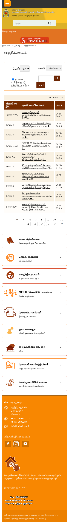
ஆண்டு (16, 68)
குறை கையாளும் (32, 331)
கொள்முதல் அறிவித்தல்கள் (33, 384)
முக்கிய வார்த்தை (17, 81)
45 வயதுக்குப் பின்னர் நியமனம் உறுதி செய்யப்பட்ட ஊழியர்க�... (37, 166)
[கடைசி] (62, 224)
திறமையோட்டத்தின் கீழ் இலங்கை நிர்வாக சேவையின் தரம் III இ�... (35, 176)
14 (42, 224)
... (48, 220)
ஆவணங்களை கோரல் (30, 314)
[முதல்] (17, 220)
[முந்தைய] (24, 220)
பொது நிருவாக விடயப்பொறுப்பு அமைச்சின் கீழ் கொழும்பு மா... (36, 186)
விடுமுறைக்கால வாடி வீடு (32, 349)
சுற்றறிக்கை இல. (20, 85)
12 (28, 224)
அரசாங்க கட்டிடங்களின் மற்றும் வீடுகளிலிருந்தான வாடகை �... (36, 125)
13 (35, 224)
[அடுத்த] (55, 224)
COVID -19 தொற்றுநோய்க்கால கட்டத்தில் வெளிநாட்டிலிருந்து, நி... (36, 146)
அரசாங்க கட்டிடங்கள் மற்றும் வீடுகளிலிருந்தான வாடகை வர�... (35, 135)
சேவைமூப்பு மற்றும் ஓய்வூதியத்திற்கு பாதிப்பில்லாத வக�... (36, 115)
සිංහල (5, 31)
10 (54, 220)
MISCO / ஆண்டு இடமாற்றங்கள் (35, 294)
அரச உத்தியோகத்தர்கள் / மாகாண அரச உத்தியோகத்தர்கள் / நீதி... (34, 157)
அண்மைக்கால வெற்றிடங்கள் (33, 366)
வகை (41, 68)
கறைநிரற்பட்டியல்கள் (29, 276)
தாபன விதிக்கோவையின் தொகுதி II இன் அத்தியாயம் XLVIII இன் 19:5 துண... (35, 207)
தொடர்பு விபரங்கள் (28, 259)
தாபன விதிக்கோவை (32, 241)
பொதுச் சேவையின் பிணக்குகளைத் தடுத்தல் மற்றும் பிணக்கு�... (37, 196)
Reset (41, 85)
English (12, 31)
